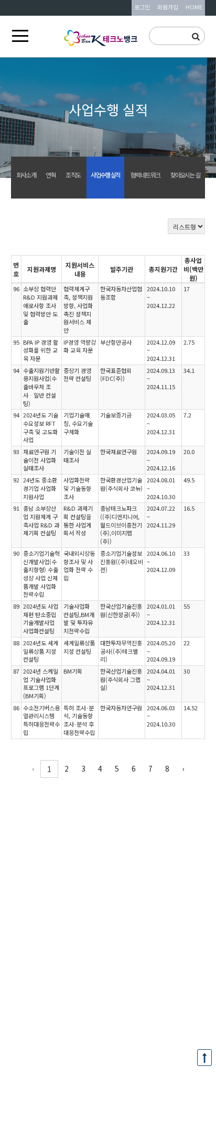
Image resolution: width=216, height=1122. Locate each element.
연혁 (50, 174)
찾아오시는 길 (185, 174)
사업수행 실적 (105, 174)
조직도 (73, 174)
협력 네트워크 (145, 174)
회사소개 (26, 174)
